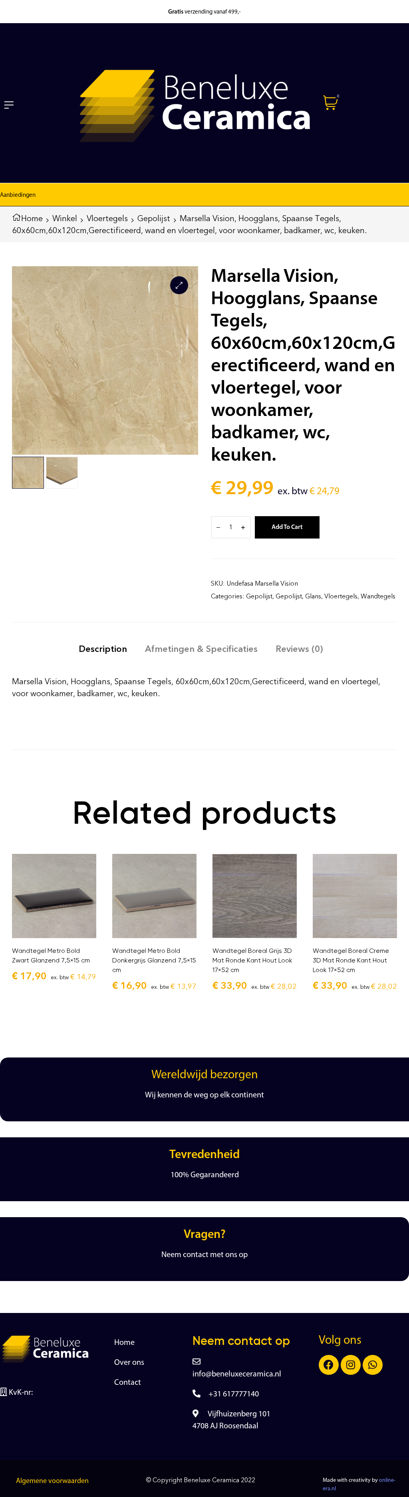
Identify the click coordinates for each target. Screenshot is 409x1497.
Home (32, 218)
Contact (127, 1383)
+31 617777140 (233, 1394)
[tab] (103, 648)
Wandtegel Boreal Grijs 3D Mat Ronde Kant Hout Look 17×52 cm (252, 960)
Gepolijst (153, 218)
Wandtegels (378, 596)
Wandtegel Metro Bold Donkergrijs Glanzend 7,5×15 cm (154, 960)
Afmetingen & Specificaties (201, 649)
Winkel (64, 218)
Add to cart (287, 527)
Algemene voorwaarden (52, 1481)
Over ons (129, 1363)
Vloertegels (107, 218)
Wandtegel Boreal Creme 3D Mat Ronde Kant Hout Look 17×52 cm (351, 960)
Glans (313, 596)
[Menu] (9, 105)
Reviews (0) (299, 649)
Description (103, 649)
